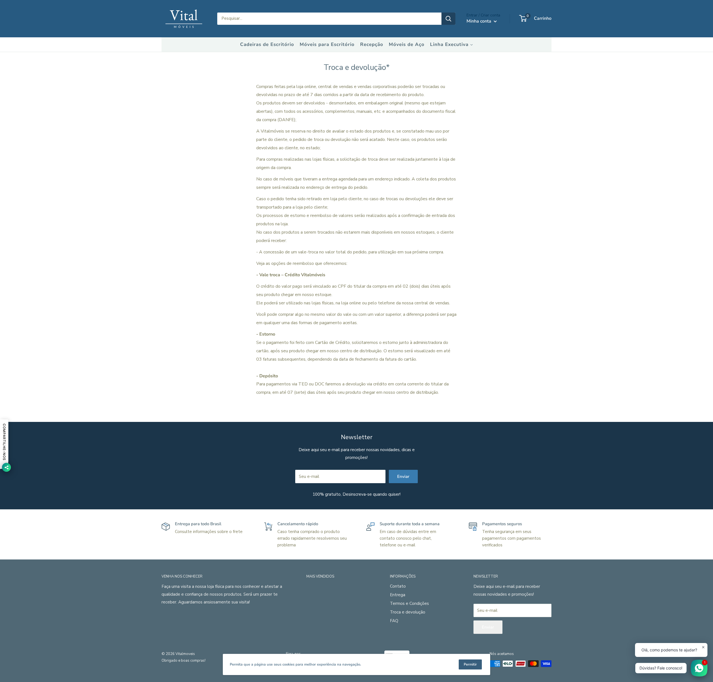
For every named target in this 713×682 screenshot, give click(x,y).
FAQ (394, 621)
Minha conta (479, 21)
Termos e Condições (409, 603)
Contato (398, 586)
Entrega (397, 595)
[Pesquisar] (448, 19)
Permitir (470, 664)
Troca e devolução (407, 612)
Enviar (403, 476)
